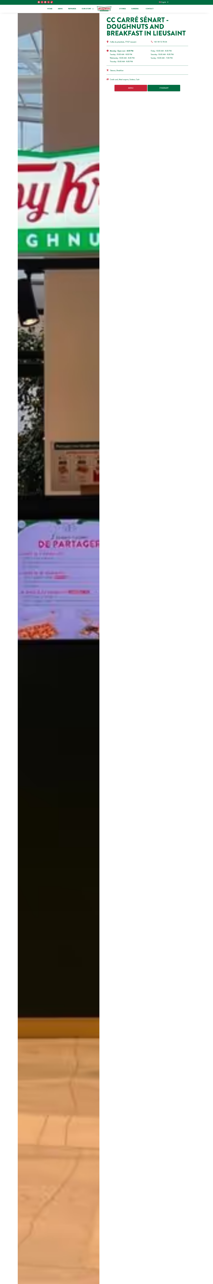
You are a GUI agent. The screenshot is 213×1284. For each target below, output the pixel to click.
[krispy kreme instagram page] (42, 2)
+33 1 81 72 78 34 (160, 42)
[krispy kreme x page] (48, 2)
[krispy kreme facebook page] (38, 2)
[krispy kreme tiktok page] (51, 2)
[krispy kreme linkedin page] (45, 2)
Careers (135, 8)
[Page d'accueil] (104, 8)
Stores (122, 8)
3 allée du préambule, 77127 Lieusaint (123, 42)
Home (49, 8)
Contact (150, 8)
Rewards (72, 8)
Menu (60, 8)
